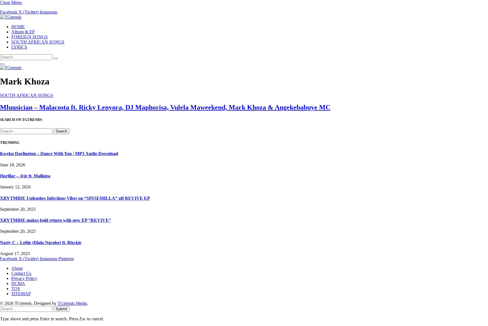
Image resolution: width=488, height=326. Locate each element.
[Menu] (2, 64)
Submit (61, 309)
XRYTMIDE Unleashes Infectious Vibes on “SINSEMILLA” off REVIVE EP (75, 198)
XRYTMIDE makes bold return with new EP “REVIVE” (55, 220)
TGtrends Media (72, 303)
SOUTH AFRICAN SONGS (37, 42)
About (17, 268)
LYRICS (19, 47)
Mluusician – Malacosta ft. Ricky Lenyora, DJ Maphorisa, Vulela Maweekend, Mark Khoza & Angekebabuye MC (165, 107)
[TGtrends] (10, 17)
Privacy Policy (24, 278)
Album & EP (23, 31)
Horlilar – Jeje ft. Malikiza (25, 175)
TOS (15, 288)
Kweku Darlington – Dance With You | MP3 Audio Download (59, 153)
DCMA (18, 283)
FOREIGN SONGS (29, 36)
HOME (18, 26)
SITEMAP (21, 293)
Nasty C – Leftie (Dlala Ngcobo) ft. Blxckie (40, 242)
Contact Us (21, 273)
